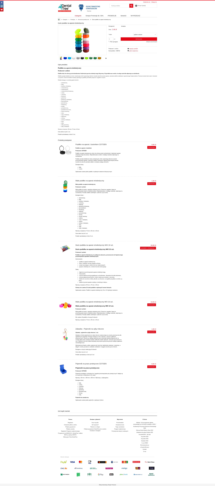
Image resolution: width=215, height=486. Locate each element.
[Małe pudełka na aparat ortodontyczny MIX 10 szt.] (66, 305)
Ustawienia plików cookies (70, 424)
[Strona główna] (80, 8)
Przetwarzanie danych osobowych (120, 431)
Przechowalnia (119, 422)
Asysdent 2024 (144, 436)
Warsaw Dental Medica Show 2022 (144, 430)
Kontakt (145, 449)
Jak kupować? (95, 424)
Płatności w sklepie (95, 427)
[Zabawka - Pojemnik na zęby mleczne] (66, 334)
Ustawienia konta (120, 424)
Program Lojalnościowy (120, 429)
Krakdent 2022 (144, 441)
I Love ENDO (144, 443)
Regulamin (70, 422)
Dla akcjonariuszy (144, 445)
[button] (132, 48)
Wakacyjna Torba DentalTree (70, 437)
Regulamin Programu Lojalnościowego (70, 431)
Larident (116, 48)
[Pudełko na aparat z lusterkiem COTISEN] (66, 150)
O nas (144, 451)
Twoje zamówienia (119, 427)
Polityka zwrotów (70, 429)
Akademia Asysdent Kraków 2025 (144, 432)
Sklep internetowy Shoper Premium (107, 484)
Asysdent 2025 (144, 438)
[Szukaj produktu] (131, 6)
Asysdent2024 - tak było (145, 434)
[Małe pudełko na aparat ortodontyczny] (66, 186)
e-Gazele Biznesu (144, 447)
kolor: (110, 34)
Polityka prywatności (70, 427)
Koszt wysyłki (95, 422)
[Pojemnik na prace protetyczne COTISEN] (66, 369)
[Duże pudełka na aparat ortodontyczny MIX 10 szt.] (66, 248)
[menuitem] (78, 15)
